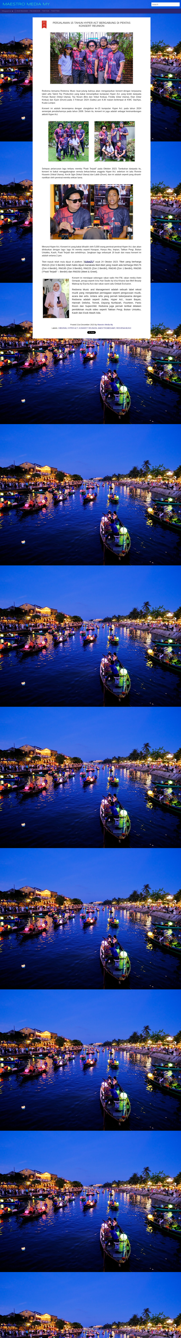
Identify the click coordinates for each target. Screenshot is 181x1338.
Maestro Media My (105, 325)
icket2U (89, 261)
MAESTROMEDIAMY (106, 328)
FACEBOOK (35, 11)
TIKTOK (45, 11)
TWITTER (55, 11)
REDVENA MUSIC (123, 328)
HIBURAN (62, 328)
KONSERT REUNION (88, 328)
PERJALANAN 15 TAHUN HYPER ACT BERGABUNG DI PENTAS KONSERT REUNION (91, 24)
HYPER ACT (73, 328)
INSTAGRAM (22, 11)
